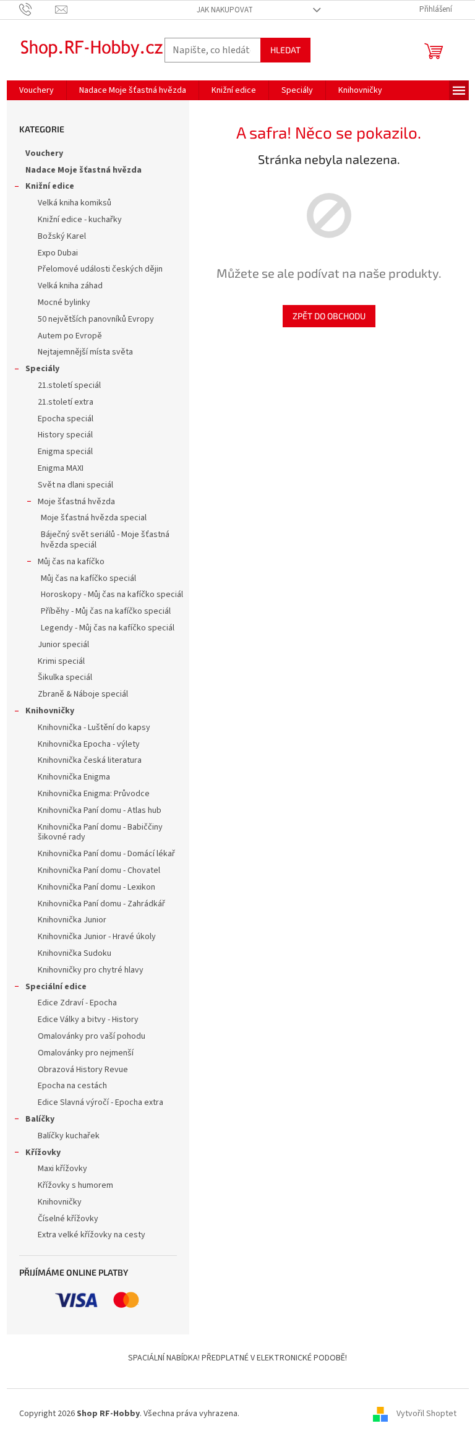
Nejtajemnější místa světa (85, 352)
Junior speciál (63, 644)
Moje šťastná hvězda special (94, 518)
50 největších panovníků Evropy (96, 319)
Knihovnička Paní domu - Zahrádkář (101, 904)
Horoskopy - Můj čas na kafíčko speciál (112, 594)
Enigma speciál (65, 451)
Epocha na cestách (72, 1086)
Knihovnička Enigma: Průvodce (94, 794)
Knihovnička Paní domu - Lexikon (96, 887)
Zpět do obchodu (329, 316)
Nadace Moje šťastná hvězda (83, 170)
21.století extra (65, 402)
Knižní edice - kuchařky (80, 219)
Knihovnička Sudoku (74, 953)
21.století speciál (69, 385)
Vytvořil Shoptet (426, 1413)
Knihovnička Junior (72, 920)
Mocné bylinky (64, 302)
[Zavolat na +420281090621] (37, 9)
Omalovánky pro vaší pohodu (91, 1036)
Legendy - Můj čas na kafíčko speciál (107, 628)
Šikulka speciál (65, 677)
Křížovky (43, 1152)
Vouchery (44, 153)
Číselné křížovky (68, 1219)
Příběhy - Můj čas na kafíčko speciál (106, 611)
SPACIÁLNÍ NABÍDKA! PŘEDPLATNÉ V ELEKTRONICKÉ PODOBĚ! (237, 1358)
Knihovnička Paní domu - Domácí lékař (106, 854)
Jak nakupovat (225, 9)
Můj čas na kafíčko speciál (88, 578)
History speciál (65, 435)
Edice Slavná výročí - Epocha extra (100, 1102)
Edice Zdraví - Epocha (77, 1003)
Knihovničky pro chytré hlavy (90, 970)
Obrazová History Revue (83, 1069)
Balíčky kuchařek (69, 1136)
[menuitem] (36, 90)
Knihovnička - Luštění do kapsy (94, 727)
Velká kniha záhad (70, 286)
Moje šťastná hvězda (76, 502)
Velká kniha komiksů (74, 203)
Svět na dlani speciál (75, 485)
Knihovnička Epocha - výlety (89, 744)
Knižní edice (49, 186)
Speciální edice (56, 987)
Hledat (285, 50)
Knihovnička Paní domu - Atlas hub (99, 810)
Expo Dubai (58, 253)
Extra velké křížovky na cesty (91, 1235)
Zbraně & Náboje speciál (83, 694)
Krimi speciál (61, 661)
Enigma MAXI (60, 468)
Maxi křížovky (62, 1168)
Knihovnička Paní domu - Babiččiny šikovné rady (100, 832)
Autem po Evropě (70, 336)
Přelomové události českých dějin (100, 269)
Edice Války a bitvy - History (88, 1019)
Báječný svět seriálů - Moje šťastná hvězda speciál (105, 539)
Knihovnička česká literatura (90, 760)
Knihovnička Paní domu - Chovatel (99, 870)
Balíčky (39, 1119)
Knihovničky (49, 711)
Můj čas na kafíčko (71, 562)
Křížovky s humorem (75, 1185)
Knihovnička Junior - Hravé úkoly (97, 936)
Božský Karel (62, 236)
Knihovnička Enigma (74, 777)
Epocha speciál (65, 419)
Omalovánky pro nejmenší (86, 1053)
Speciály (42, 369)
